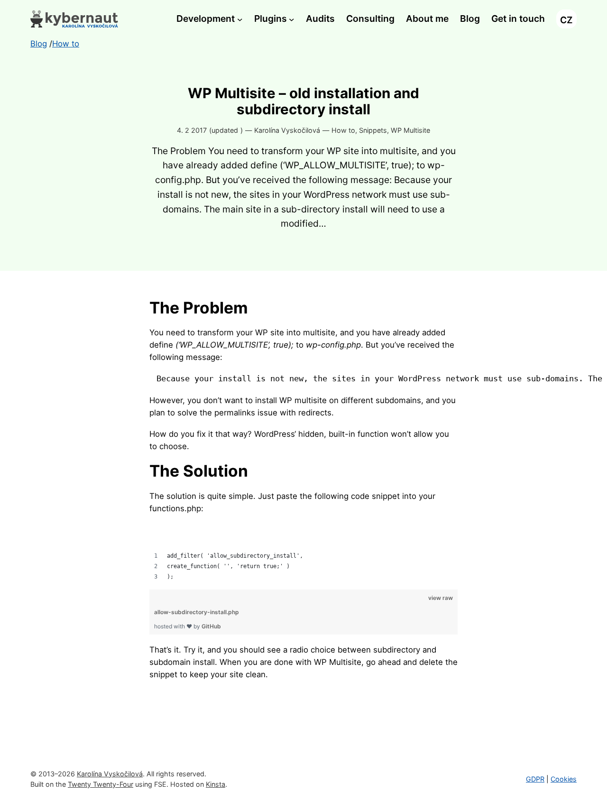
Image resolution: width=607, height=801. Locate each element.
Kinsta (215, 784)
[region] (303, 553)
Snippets (373, 130)
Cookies (564, 779)
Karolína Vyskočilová (110, 774)
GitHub (211, 626)
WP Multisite (410, 130)
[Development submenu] (240, 19)
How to (343, 130)
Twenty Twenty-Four (100, 784)
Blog (38, 43)
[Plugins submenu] (291, 19)
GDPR (535, 779)
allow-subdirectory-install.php (196, 612)
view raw (440, 597)
